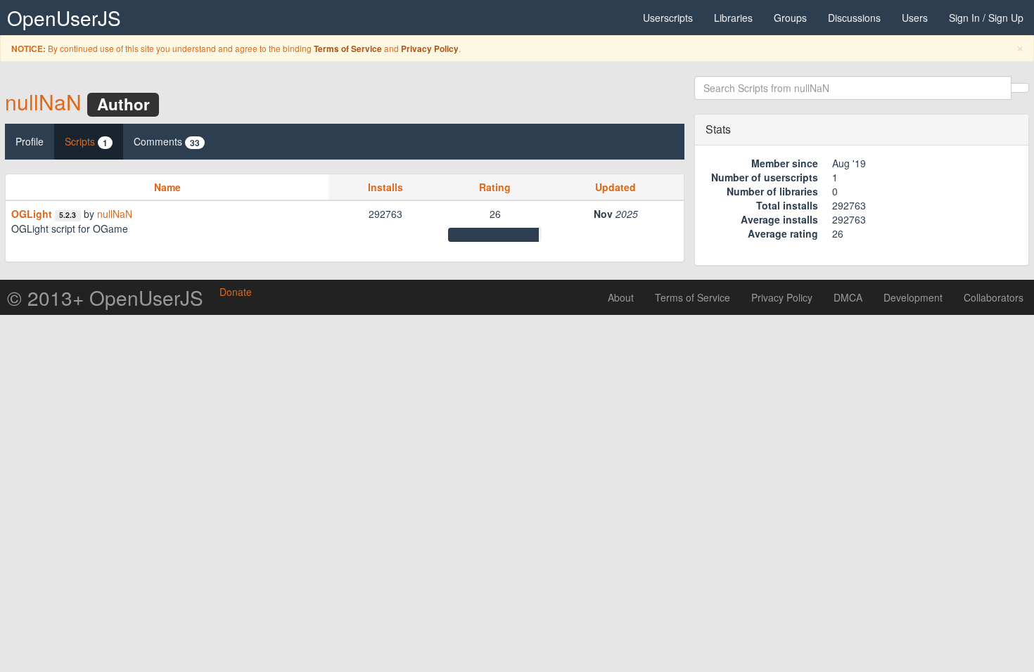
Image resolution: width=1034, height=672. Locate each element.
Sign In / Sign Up (986, 18)
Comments (167, 141)
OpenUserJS (64, 18)
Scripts (86, 141)
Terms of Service (348, 49)
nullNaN (43, 101)
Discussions (854, 18)
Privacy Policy (430, 49)
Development (913, 297)
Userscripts (668, 18)
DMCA (848, 297)
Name (167, 187)
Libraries (733, 18)
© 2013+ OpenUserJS (105, 297)
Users (915, 18)
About (621, 297)
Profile (29, 141)
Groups (790, 18)
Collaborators (993, 297)
